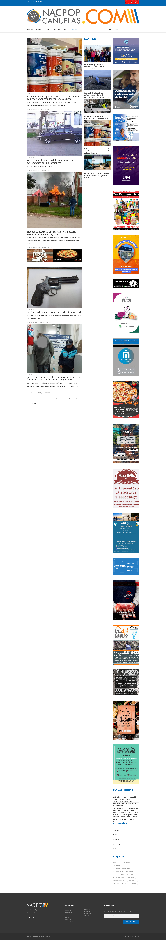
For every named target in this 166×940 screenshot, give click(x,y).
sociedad (132, 884)
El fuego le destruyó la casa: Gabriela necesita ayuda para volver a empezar (51, 233)
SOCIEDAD (39, 29)
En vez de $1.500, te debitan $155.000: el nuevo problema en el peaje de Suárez (97, 176)
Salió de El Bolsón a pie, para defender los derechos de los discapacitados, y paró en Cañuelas (96, 95)
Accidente (117, 863)
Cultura (68, 919)
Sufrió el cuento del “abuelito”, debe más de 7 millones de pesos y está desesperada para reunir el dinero (125, 815)
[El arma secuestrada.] (54, 287)
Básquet (127, 863)
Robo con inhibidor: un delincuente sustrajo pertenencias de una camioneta (51, 161)
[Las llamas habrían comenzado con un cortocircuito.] (54, 200)
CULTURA (65, 29)
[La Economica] (126, 210)
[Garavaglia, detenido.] (54, 348)
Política (116, 884)
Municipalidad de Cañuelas (123, 878)
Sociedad (68, 913)
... (66, 399)
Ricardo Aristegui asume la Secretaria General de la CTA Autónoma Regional (94, 67)
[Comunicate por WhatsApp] (126, 254)
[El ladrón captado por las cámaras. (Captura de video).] (54, 133)
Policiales (30, 94)
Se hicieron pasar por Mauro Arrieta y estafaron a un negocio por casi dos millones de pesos (54, 97)
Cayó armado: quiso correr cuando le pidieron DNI (54, 312)
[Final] (90, 398)
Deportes (129, 872)
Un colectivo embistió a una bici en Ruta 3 (125, 820)
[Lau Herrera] (126, 720)
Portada (68, 911)
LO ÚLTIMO (87, 913)
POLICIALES (75, 29)
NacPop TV (88, 909)
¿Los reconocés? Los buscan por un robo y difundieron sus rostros (125, 809)
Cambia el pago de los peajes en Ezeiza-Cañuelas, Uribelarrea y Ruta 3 (97, 117)
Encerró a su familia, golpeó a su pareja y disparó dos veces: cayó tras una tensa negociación (53, 378)
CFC (134, 869)
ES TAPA (87, 911)
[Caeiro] (126, 645)
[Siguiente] (86, 398)
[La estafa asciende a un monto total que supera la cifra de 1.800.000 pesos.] (54, 65)
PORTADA (30, 29)
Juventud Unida (127, 875)
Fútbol (115, 875)
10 (83, 399)
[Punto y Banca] (54, 255)
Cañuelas (117, 866)
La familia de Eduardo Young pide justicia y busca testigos (124, 798)
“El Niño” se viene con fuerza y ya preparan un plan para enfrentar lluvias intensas (124, 804)
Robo (124, 884)
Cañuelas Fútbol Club (121, 869)
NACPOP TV (85, 29)
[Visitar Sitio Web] (126, 283)
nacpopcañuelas (119, 881)
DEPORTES (57, 29)
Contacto (88, 915)
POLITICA (47, 29)
